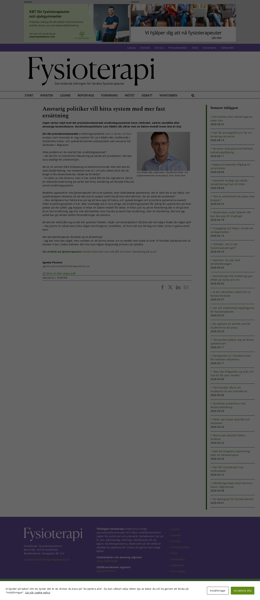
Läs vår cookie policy (37, 592)
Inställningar (218, 590)
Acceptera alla (242, 590)
